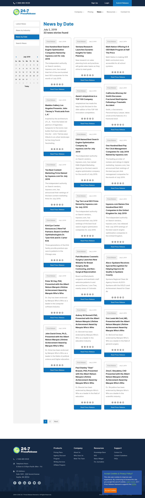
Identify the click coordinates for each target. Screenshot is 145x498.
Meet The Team (79, 459)
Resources (99, 448)
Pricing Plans (58, 452)
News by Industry (23, 30)
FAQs (116, 459)
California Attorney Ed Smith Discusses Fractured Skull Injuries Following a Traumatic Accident (116, 99)
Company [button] (79, 12)
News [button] (99, 12)
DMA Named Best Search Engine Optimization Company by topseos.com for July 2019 (87, 146)
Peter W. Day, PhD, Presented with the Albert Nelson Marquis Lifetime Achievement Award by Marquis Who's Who (57, 287)
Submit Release (122, 3)
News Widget (98, 459)
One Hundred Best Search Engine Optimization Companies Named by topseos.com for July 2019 (57, 53)
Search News (21, 43)
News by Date (21, 37)
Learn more (130, 482)
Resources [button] (111, 12)
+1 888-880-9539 (22, 3)
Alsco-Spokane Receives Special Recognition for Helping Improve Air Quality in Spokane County (117, 269)
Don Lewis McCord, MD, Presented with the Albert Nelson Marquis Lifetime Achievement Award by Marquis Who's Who (118, 325)
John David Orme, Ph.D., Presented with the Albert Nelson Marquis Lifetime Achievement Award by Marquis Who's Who (57, 340)
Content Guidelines (120, 455)
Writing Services (59, 462)
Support (118, 448)
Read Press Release (57, 89)
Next (56, 421)
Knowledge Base (100, 452)
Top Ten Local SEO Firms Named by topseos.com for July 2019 (87, 204)
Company (78, 448)
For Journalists (99, 462)
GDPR (134, 484)
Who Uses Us (78, 455)
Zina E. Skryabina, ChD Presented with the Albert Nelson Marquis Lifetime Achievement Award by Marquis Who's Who (118, 377)
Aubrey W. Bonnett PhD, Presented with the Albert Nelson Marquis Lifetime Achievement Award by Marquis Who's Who (87, 321)
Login (107, 3)
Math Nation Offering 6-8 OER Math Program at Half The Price (118, 50)
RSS (95, 455)
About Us (77, 452)
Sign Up (94, 3)
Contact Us (125, 12)
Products (58, 448)
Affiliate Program (59, 465)
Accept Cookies (110, 490)
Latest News (21, 24)
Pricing (90, 12)
